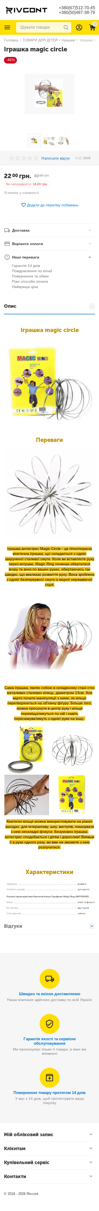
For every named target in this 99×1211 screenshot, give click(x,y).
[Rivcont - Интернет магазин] (26, 10)
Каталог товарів (7, 27)
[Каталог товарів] (7, 27)
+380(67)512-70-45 (77, 8)
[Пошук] (66, 27)
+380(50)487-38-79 (77, 12)
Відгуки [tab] (13, 926)
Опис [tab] (10, 306)
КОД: (78, 158)
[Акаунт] (79, 27)
